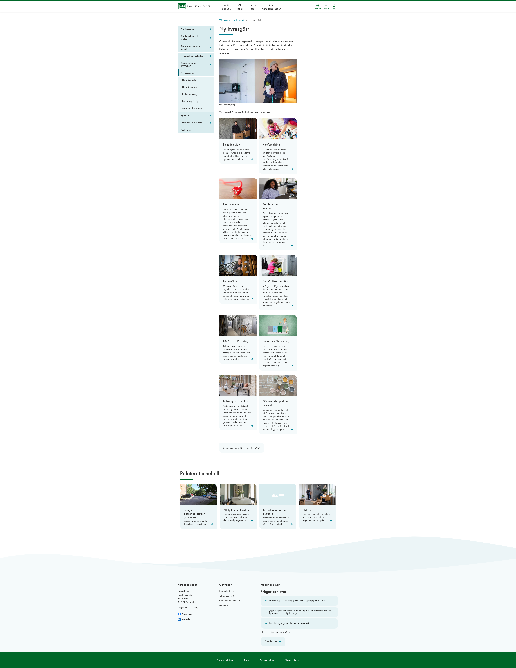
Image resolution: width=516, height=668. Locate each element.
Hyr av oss (252, 6)
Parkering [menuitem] (186, 129)
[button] (299, 601)
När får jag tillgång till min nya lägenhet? (289, 623)
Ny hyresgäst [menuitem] (187, 72)
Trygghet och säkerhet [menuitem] (192, 56)
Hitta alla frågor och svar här (274, 632)
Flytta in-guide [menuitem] (189, 80)
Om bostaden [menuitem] (188, 29)
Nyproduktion (225, 591)
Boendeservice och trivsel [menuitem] (190, 47)
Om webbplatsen (225, 660)
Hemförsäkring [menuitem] (189, 87)
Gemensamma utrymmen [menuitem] (188, 64)
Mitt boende (226, 6)
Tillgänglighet (291, 660)
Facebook (187, 614)
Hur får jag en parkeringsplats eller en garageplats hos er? (297, 600)
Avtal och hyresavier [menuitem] (192, 108)
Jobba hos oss (225, 596)
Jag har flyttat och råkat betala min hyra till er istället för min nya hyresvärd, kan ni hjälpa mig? (300, 612)
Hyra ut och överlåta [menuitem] (191, 122)
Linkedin (186, 619)
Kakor (246, 660)
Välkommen (224, 20)
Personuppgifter (267, 660)
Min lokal (240, 6)
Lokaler (222, 605)
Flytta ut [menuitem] (185, 115)
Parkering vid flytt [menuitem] (191, 101)
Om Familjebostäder (271, 6)
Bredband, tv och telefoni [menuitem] (189, 37)
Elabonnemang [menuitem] (189, 94)
